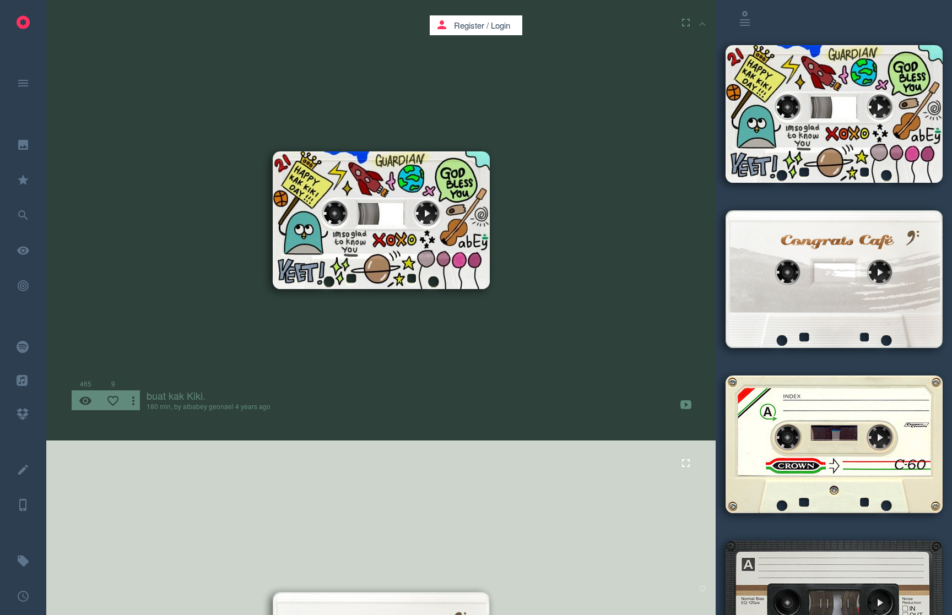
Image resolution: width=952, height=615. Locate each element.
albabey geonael (208, 406)
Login (500, 25)
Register (469, 25)
